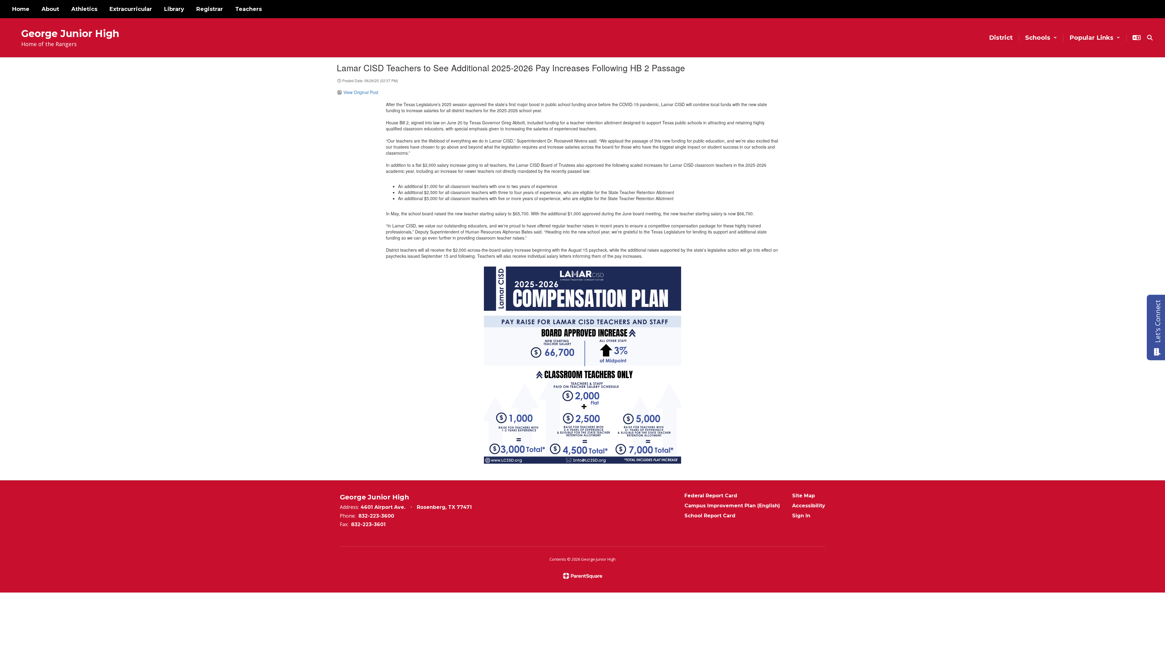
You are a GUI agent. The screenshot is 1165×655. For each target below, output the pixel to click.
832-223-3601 (368, 524)
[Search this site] (1150, 38)
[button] (1041, 37)
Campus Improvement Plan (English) (732, 506)
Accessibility (808, 506)
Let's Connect (1157, 321)
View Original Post (360, 92)
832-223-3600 (376, 516)
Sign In (801, 516)
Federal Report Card (710, 496)
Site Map (803, 496)
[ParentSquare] (583, 575)
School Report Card (709, 516)
